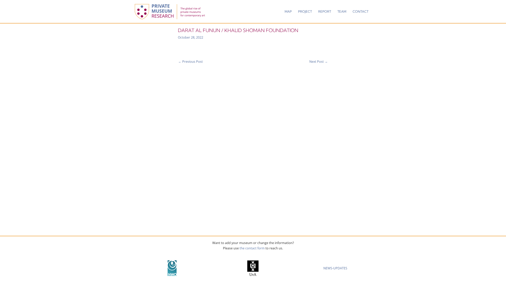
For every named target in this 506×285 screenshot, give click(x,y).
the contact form (252, 248)
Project (305, 11)
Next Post (318, 61)
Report (324, 11)
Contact (360, 11)
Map (288, 11)
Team (341, 11)
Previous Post (190, 61)
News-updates (335, 268)
